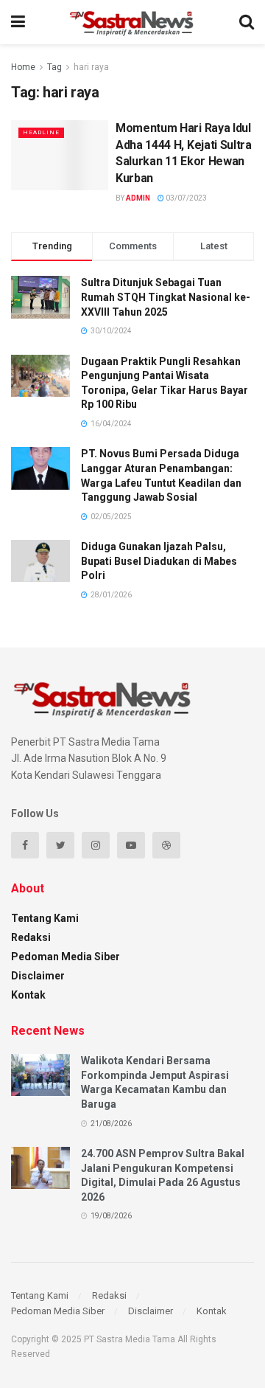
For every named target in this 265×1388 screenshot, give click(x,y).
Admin (138, 198)
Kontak (28, 995)
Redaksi (31, 937)
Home (23, 67)
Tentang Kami (45, 918)
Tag (54, 67)
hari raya (91, 67)
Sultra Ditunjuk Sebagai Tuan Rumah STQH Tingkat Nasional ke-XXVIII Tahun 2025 (165, 297)
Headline (41, 132)
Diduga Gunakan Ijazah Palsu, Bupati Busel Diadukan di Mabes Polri (159, 561)
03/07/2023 (185, 198)
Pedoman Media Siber (65, 956)
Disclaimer (38, 976)
